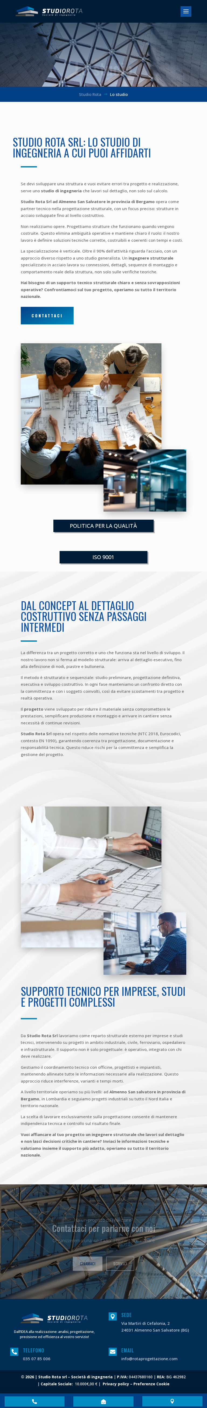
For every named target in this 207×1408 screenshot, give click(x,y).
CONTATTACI (47, 315)
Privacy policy (116, 1383)
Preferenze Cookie (151, 1383)
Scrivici (120, 1263)
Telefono (33, 1350)
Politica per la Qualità (103, 525)
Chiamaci (87, 1263)
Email (127, 1350)
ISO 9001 (103, 557)
